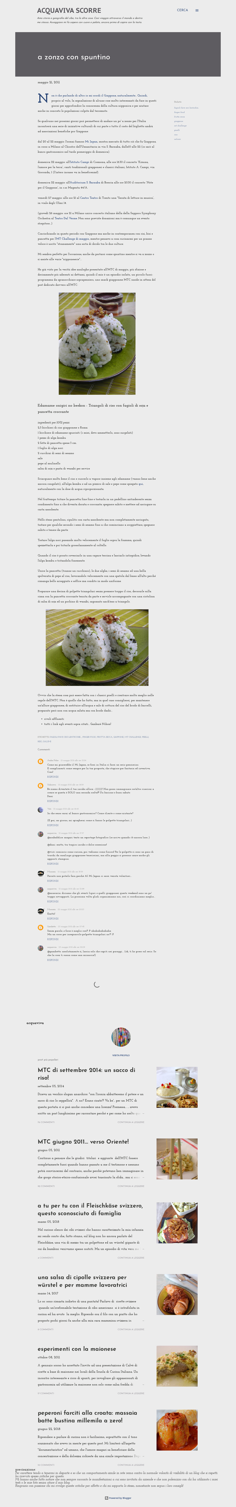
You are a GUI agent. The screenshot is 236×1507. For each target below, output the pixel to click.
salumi (177, 139)
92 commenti (46, 1186)
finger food (179, 112)
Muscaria (51, 872)
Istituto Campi (79, 162)
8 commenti (45, 1329)
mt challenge (180, 126)
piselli (177, 130)
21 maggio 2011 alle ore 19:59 (70, 872)
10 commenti (46, 1465)
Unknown (51, 785)
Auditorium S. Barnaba (85, 182)
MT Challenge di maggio (72, 239)
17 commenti (46, 1393)
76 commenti (46, 1122)
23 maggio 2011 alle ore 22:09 (72, 947)
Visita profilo (121, 1055)
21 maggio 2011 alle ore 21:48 (71, 889)
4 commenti (45, 1258)
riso (176, 134)
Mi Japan (91, 141)
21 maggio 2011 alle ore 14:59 (71, 785)
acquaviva (52, 833)
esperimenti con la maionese (77, 1349)
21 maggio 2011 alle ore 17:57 (71, 833)
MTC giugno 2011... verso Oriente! (83, 1142)
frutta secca (179, 117)
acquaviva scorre (69, 10)
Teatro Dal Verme (66, 218)
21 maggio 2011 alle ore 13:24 (73, 760)
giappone (178, 121)
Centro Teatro (89, 198)
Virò (49, 809)
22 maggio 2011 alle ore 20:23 (71, 909)
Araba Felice (53, 760)
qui (141, 484)
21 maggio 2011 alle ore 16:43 (66, 809)
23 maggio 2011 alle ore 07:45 (71, 926)
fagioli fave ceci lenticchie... (186, 108)
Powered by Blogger (120, 1497)
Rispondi (52, 777)
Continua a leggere (131, 1122)
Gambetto (51, 926)
